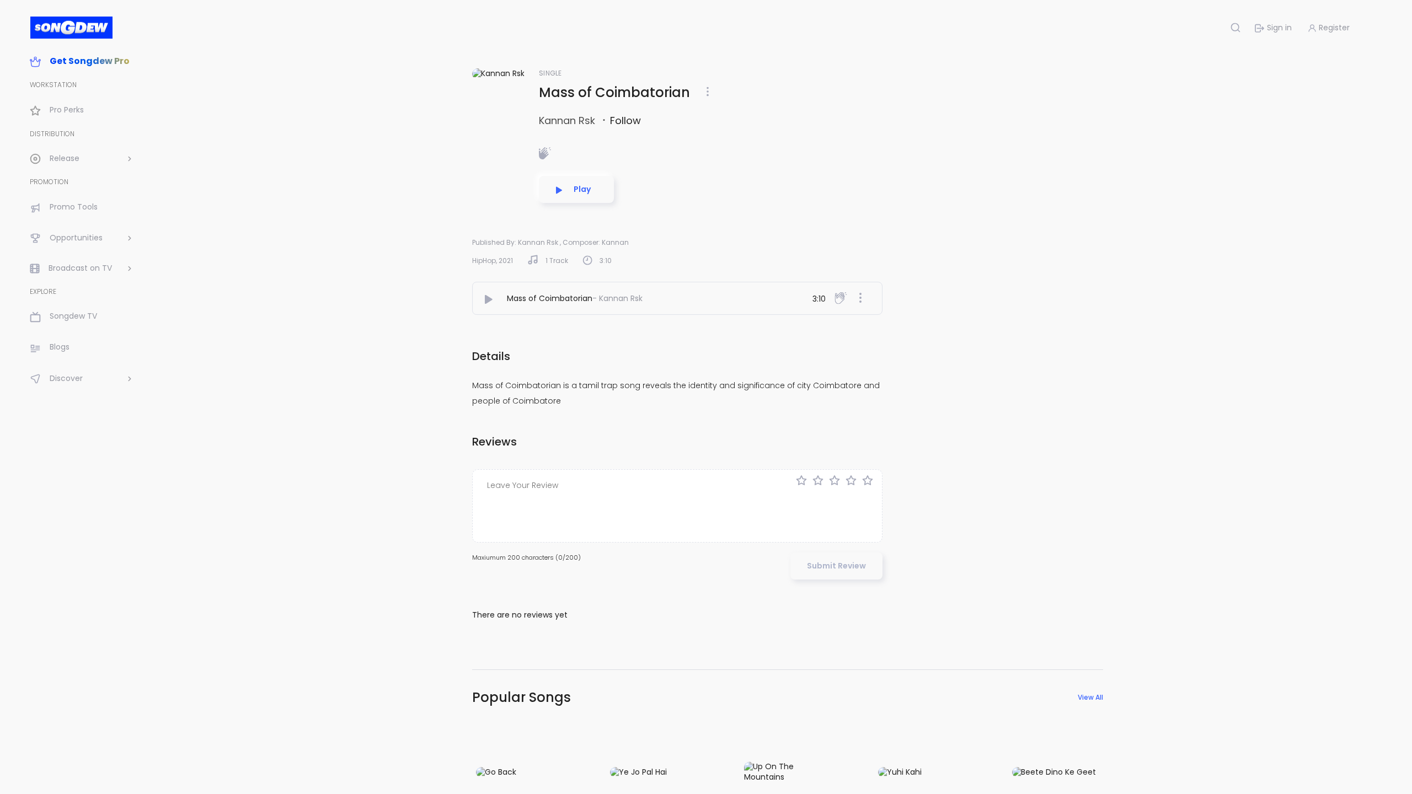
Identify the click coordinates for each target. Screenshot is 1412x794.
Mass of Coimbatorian (549, 298)
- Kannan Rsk (617, 298)
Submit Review (836, 565)
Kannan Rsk (568, 120)
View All (1090, 697)
